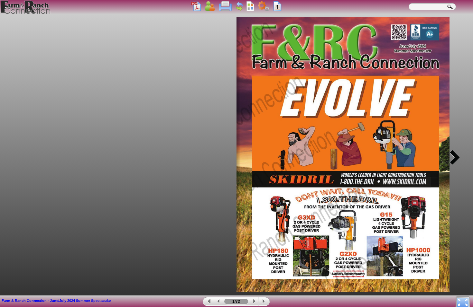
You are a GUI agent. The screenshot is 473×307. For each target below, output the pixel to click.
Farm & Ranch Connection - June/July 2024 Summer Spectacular (56, 301)
